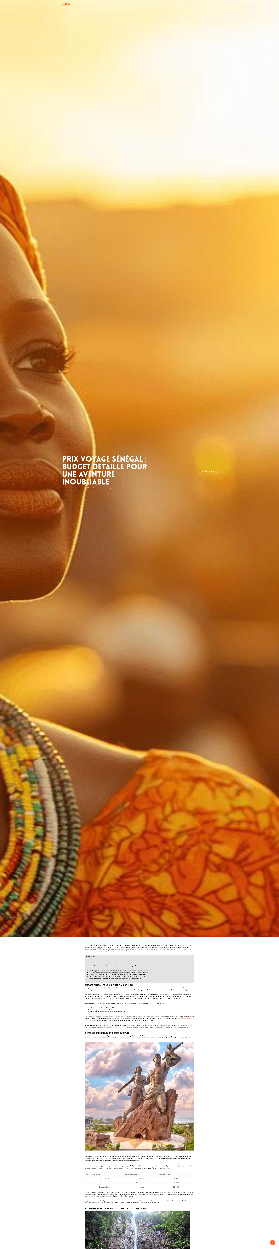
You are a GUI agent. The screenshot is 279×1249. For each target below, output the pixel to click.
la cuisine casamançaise (148, 1167)
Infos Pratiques (107, 488)
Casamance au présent (74, 488)
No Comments (209, 471)
